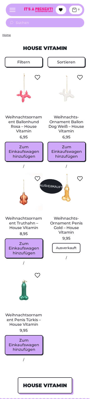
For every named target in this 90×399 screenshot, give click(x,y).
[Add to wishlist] (37, 77)
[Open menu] (12, 10)
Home (6, 35)
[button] (24, 62)
